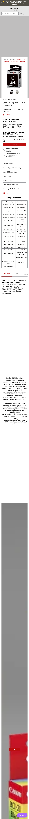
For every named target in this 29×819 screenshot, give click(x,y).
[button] (20, 13)
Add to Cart (15, 144)
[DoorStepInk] (14, 9)
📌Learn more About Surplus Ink (13, 140)
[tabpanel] (14, 286)
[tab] (6, 273)
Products (12, 59)
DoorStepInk (7, 109)
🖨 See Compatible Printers (13, 137)
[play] (14, 749)
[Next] (26, 274)
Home (6, 59)
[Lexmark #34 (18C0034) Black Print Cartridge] (12, 92)
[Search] (17, 13)
